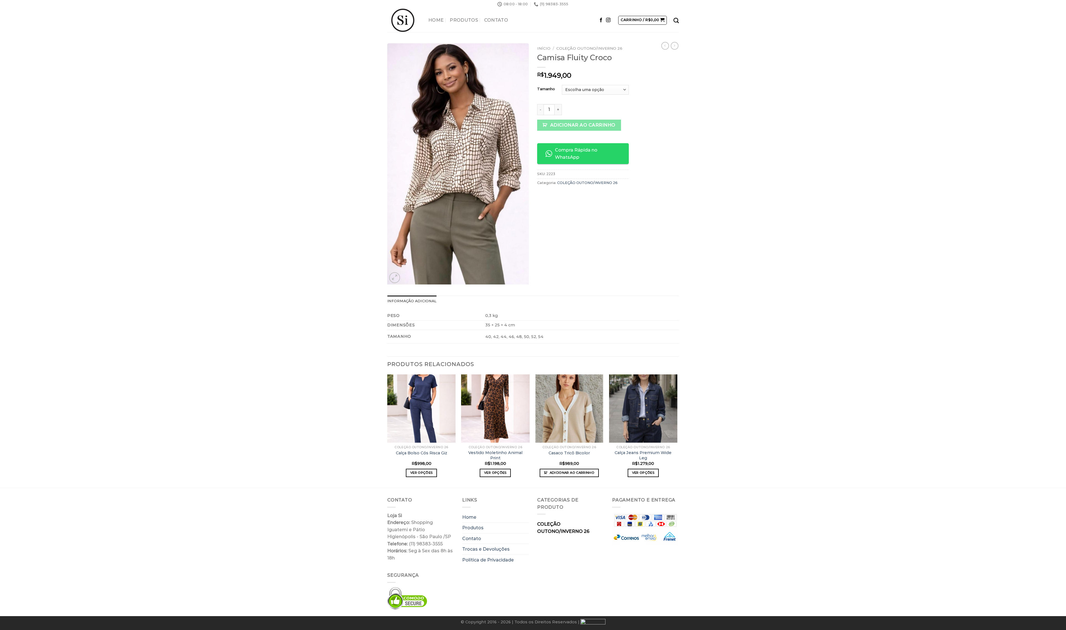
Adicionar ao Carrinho (582, 125)
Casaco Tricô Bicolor (569, 452)
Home (436, 20)
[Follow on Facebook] (601, 20)
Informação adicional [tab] (411, 301)
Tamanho (546, 89)
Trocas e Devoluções (486, 549)
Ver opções (421, 473)
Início (543, 48)
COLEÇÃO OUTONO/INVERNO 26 (589, 48)
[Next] (677, 431)
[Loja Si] (403, 20)
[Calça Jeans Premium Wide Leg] (643, 408)
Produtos (464, 20)
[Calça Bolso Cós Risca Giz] (421, 408)
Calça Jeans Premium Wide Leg (643, 455)
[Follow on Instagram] (608, 20)
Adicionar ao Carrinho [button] (572, 473)
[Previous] (387, 431)
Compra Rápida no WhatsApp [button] (576, 153)
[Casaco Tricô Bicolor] (569, 408)
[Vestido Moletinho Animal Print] (495, 408)
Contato (496, 20)
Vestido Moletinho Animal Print (495, 455)
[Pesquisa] (676, 20)
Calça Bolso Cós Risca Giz (421, 452)
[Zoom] (394, 277)
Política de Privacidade (488, 560)
